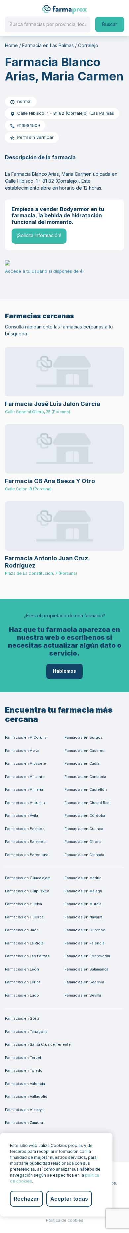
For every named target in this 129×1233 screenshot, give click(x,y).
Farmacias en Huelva (23, 904)
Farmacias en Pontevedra (87, 956)
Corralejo (88, 45)
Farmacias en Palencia (84, 943)
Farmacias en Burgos (83, 737)
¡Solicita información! (39, 235)
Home (11, 45)
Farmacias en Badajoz (24, 828)
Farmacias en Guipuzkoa (27, 891)
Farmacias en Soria (22, 1018)
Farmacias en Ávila (21, 815)
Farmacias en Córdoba (84, 815)
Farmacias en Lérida (23, 982)
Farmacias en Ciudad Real (87, 802)
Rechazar (26, 1198)
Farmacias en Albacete (25, 763)
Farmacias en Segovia (84, 982)
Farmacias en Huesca (24, 917)
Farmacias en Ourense (84, 930)
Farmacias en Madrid (83, 878)
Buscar (109, 24)
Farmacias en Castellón (85, 789)
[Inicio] (64, 9)
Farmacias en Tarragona (26, 1031)
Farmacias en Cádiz (81, 763)
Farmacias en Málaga (83, 891)
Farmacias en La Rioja (24, 943)
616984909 (28, 125)
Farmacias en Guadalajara (28, 878)
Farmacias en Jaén (22, 930)
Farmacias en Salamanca (86, 969)
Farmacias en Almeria (24, 789)
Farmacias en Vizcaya (24, 1109)
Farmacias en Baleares (25, 841)
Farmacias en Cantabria (85, 776)
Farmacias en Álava (22, 750)
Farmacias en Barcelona (26, 854)
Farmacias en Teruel (23, 1057)
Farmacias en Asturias (25, 802)
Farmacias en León (22, 969)
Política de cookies (64, 1220)
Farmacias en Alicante (25, 776)
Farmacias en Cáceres (84, 750)
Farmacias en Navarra (83, 917)
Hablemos (64, 671)
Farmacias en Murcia (83, 904)
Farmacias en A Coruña (26, 737)
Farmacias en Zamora (24, 1122)
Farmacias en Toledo (24, 1070)
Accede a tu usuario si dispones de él (44, 271)
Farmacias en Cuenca (83, 828)
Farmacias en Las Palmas (27, 956)
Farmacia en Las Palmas (48, 45)
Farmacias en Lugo (22, 995)
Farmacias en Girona (83, 841)
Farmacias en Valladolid (26, 1096)
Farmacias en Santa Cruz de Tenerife (38, 1044)
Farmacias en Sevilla (82, 995)
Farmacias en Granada (84, 854)
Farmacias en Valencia (25, 1083)
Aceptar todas (69, 1198)
